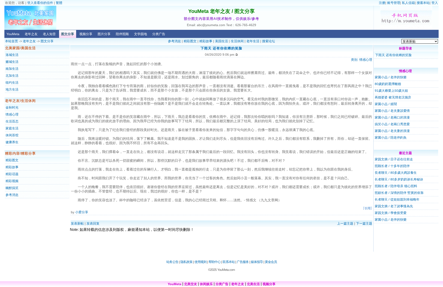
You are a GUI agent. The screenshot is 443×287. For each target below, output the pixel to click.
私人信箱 (408, 3)
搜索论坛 (268, 41)
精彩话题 (12, 174)
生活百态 (12, 121)
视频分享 (85, 34)
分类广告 (158, 34)
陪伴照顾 (122, 34)
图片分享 (104, 34)
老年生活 (252, 41)
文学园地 (140, 34)
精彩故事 (205, 41)
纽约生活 (12, 82)
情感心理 (12, 114)
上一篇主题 (345, 223)
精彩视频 (12, 181)
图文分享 (67, 34)
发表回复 (93, 223)
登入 (434, 3)
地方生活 (12, 89)
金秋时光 (12, 107)
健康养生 (12, 142)
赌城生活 (12, 62)
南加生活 (12, 68)
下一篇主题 (364, 223)
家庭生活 (12, 128)
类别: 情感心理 (361, 59)
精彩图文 (190, 41)
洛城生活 (12, 55)
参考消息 (174, 41)
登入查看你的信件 (40, 3)
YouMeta (12, 34)
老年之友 (31, 34)
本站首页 (11, 41)
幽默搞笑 (12, 188)
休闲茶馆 (12, 135)
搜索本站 (423, 3)
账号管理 (393, 3)
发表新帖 (77, 223)
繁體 (59, 3)
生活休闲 (237, 41)
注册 (382, 3)
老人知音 (49, 34)
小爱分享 (81, 212)
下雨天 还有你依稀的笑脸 (393, 55)
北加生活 (12, 75)
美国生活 (221, 41)
